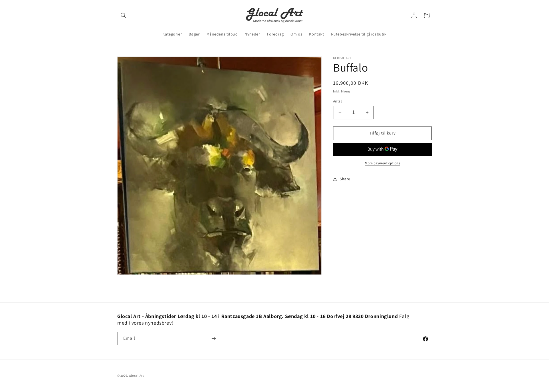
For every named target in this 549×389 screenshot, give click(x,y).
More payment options (382, 163)
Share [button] (345, 178)
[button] (123, 15)
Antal (337, 101)
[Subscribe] (213, 338)
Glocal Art (136, 376)
